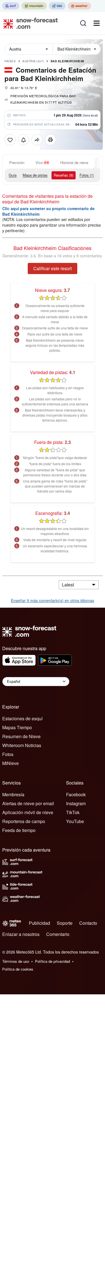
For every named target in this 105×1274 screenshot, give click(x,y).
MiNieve (10, 763)
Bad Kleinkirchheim (67, 61)
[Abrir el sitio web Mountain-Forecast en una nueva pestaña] (34, 5)
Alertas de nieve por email (28, 803)
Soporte (65, 923)
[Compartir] (37, 139)
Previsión (16, 162)
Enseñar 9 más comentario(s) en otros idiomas (52, 600)
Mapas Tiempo (17, 727)
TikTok (73, 812)
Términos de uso (15, 961)
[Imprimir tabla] (50, 139)
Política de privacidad (52, 961)
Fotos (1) (87, 175)
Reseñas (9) (63, 175)
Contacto (88, 923)
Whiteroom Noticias (21, 745)
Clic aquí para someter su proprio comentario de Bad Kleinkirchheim (48, 211)
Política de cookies (17, 969)
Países (10, 61)
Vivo (39, 162)
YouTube (75, 821)
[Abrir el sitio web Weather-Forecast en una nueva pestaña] (79, 5)
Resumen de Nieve (21, 736)
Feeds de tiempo (19, 830)
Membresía (13, 794)
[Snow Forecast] (28, 23)
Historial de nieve (74, 162)
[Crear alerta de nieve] (23, 139)
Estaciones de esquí (22, 718)
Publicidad (39, 923)
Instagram (76, 803)
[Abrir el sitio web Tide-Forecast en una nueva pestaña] (57, 5)
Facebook (76, 794)
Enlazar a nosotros (20, 934)
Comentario (57, 934)
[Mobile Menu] (97, 23)
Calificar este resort (52, 268)
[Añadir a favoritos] (10, 139)
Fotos (7, 754)
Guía (13, 175)
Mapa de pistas (35, 175)
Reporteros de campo (23, 821)
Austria (33, 61)
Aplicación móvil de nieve (27, 812)
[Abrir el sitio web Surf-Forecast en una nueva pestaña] (10, 5)
